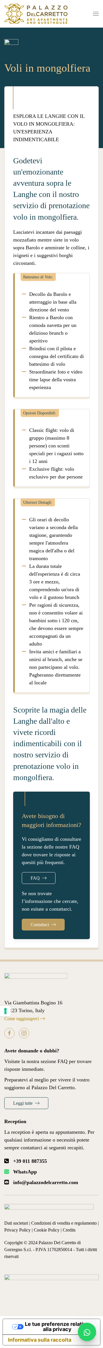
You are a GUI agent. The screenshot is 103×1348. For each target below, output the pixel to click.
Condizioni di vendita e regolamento (64, 1223)
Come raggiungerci (21, 1018)
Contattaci (40, 924)
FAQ (35, 878)
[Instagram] (24, 1033)
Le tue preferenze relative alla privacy (57, 1326)
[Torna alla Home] (36, 13)
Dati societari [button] (16, 1223)
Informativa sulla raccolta (39, 1340)
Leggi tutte (23, 1103)
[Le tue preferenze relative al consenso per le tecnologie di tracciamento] (5, 1011)
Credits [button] (69, 1230)
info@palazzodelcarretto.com (45, 1182)
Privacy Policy (17, 1230)
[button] (96, 13)
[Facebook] (9, 1033)
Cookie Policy (47, 1230)
